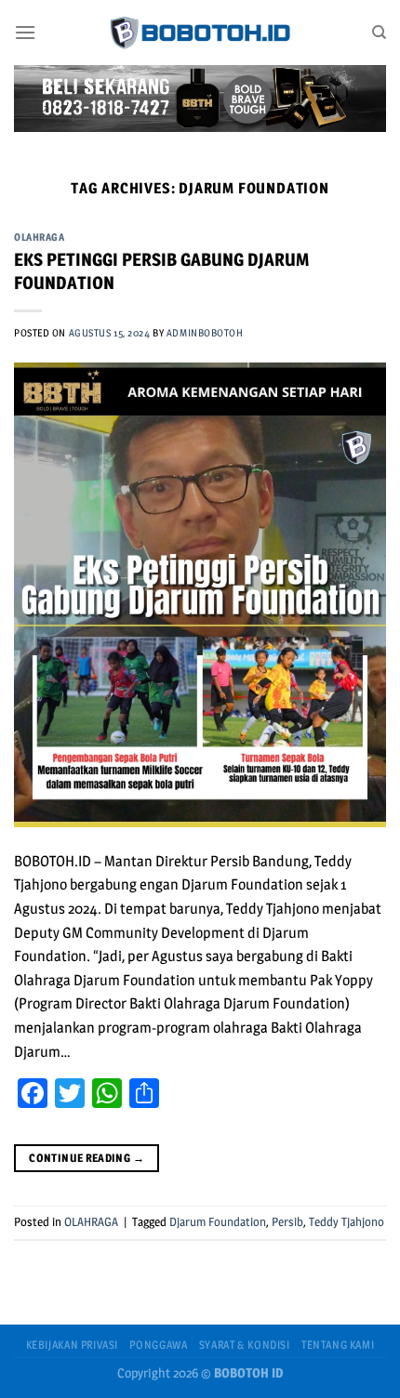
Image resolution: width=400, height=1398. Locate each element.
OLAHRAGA (39, 237)
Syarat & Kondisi (244, 1345)
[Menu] (25, 32)
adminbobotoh (205, 332)
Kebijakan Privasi (72, 1345)
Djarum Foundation (217, 1222)
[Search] (379, 32)
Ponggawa (158, 1345)
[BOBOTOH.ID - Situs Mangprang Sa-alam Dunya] (200, 32)
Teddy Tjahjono (346, 1222)
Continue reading (86, 1158)
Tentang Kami (337, 1345)
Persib (287, 1222)
